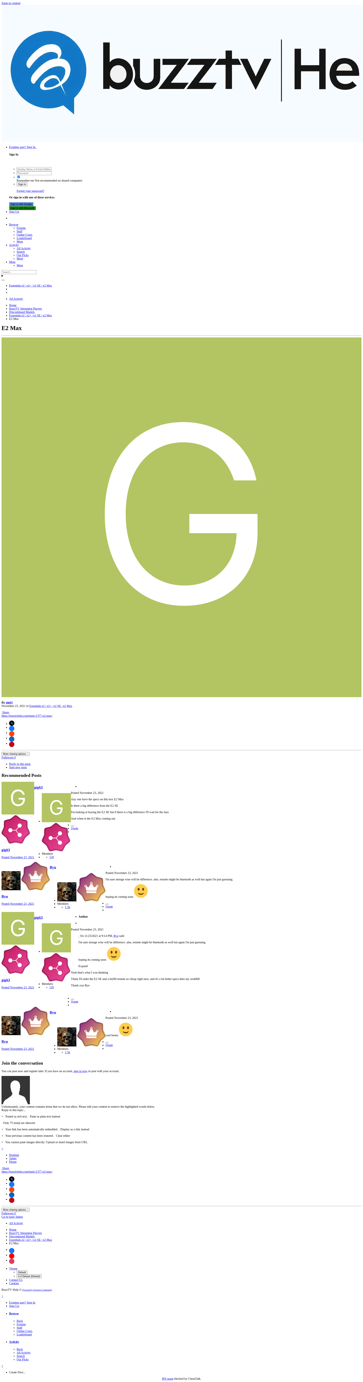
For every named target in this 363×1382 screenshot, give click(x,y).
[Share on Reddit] (11, 733)
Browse (13, 224)
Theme (13, 1268)
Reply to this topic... (14, 1110)
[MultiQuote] (72, 826)
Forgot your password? (30, 191)
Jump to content (11, 3)
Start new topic (18, 767)
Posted (18, 857)
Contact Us (15, 1279)
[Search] (3, 280)
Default (22, 1272)
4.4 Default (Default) (29, 1276)
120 (51, 857)
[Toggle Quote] (78, 935)
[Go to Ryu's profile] (11, 889)
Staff (19, 231)
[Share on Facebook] (11, 728)
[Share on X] (11, 723)
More (20, 241)
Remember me (25, 180)
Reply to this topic (20, 764)
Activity (14, 245)
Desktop (14, 1155)
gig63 (9, 702)
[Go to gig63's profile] (181, 696)
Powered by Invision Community (37, 1290)
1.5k (67, 907)
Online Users (24, 234)
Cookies (14, 1283)
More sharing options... (15, 753)
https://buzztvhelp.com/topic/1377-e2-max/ (27, 715)
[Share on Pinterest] (11, 744)
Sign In (22, 184)
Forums (21, 228)
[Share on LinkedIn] (11, 739)
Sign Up (14, 211)
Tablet (12, 1158)
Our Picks (23, 255)
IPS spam (167, 1378)
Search (21, 251)
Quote (74, 828)
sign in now (81, 1071)
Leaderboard (24, 238)
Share (5, 712)
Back (20, 1320)
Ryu (5, 896)
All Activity (24, 248)
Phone (13, 1161)
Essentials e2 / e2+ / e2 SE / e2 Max (50, 706)
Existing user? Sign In (23, 147)
